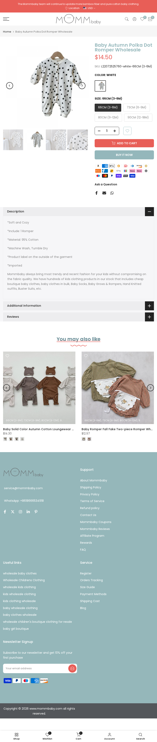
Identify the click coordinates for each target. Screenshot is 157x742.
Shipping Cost (90, 601)
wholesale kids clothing (19, 587)
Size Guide (87, 587)
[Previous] (9, 85)
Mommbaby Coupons (95, 522)
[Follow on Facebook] (5, 511)
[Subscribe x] (72, 668)
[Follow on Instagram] (20, 511)
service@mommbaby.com (23, 488)
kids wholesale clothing (19, 594)
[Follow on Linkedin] (28, 511)
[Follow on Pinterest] (36, 511)
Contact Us (88, 515)
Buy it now (124, 155)
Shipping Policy (90, 487)
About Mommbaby (93, 480)
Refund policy (90, 508)
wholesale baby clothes (20, 573)
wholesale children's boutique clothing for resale (37, 622)
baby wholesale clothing (20, 608)
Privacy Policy (89, 494)
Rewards (86, 543)
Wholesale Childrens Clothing (24, 580)
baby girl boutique (16, 629)
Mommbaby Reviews (95, 529)
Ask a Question (106, 184)
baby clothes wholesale (20, 615)
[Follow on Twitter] (13, 511)
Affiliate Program (92, 536)
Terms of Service (92, 501)
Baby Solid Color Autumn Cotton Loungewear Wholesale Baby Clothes (55, 429)
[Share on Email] (104, 193)
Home (7, 31)
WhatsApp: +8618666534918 (24, 501)
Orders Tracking (91, 580)
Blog (83, 608)
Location (74, 8)
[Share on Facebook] (96, 193)
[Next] (81, 85)
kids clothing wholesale (19, 601)
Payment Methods (93, 594)
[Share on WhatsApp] (112, 193)
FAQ (83, 550)
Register (86, 573)
